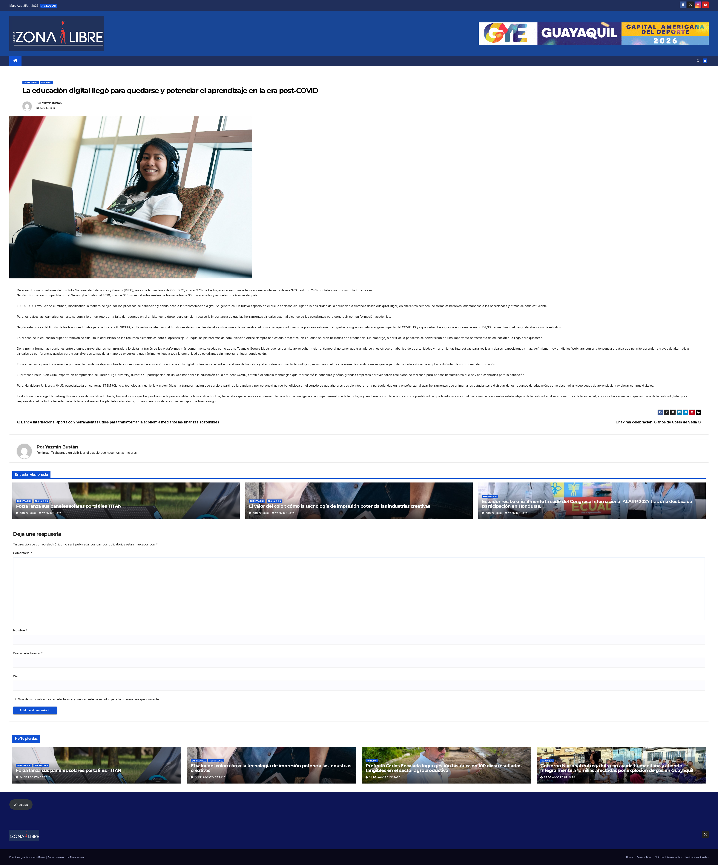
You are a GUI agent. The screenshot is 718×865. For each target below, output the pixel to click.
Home (629, 857)
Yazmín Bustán (52, 103)
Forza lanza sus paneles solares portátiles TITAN (68, 506)
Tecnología (41, 501)
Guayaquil (547, 761)
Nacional (46, 82)
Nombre (20, 630)
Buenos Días (644, 857)
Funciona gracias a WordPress (27, 857)
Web (16, 676)
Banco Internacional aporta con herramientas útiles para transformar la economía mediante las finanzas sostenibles (119, 422)
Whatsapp (21, 805)
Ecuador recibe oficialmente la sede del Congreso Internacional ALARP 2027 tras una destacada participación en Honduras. (587, 504)
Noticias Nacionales (697, 857)
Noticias (372, 761)
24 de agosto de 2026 (35, 777)
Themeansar (77, 857)
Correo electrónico (28, 653)
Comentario (22, 553)
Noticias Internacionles (668, 857)
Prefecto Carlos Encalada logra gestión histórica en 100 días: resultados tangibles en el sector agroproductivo (443, 768)
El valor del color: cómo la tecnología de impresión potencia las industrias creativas (339, 506)
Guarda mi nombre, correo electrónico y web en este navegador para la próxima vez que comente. (88, 699)
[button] (698, 61)
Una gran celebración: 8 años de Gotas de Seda (657, 422)
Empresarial (31, 82)
